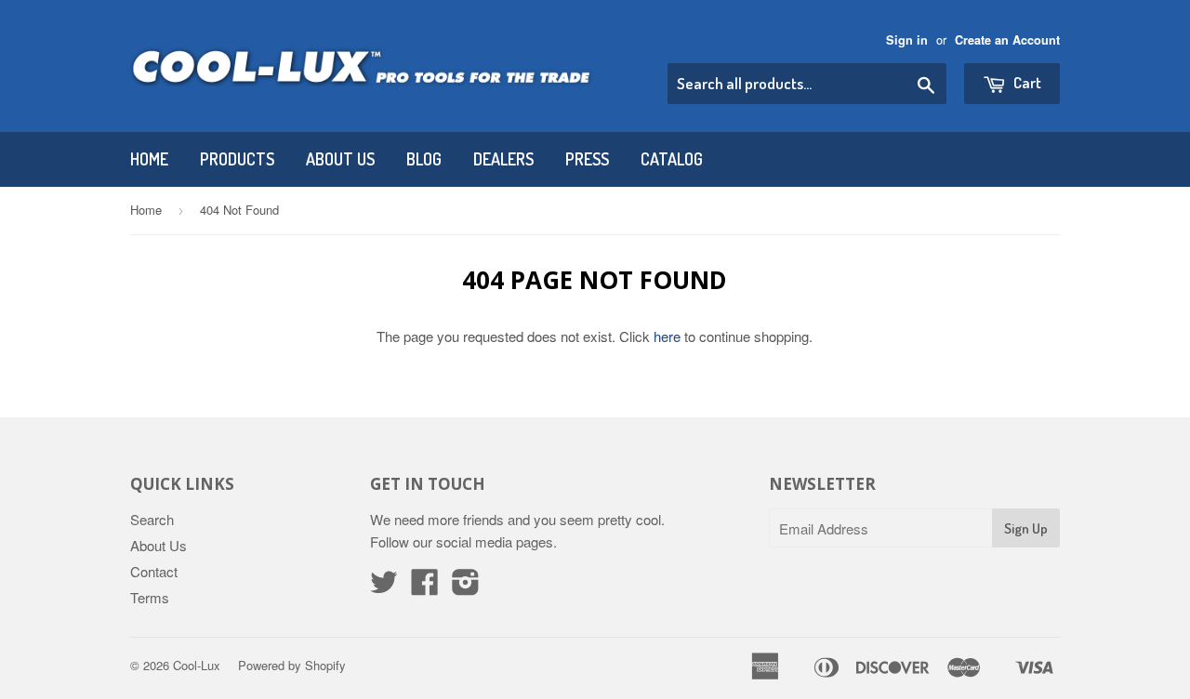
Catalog (672, 159)
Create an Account (1007, 40)
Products (237, 159)
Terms (149, 597)
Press (587, 159)
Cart (1026, 82)
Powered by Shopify (292, 665)
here (667, 336)
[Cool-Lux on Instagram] (466, 587)
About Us (340, 159)
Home (149, 159)
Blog (424, 159)
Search (152, 519)
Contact (154, 571)
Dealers (503, 159)
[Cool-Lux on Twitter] (384, 587)
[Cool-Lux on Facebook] (425, 587)
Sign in (907, 40)
